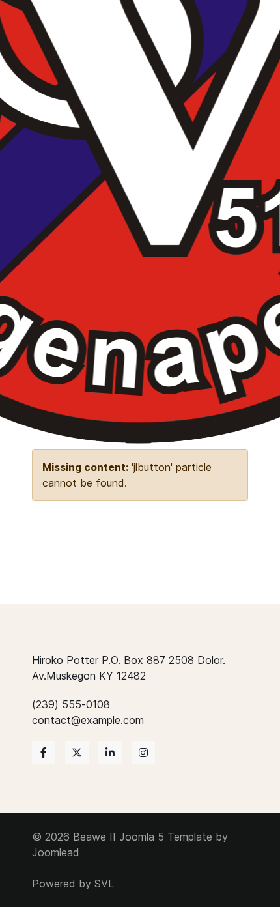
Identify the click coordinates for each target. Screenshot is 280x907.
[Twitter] (77, 752)
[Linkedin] (110, 752)
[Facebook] (43, 752)
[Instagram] (143, 752)
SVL (104, 883)
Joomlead (55, 852)
